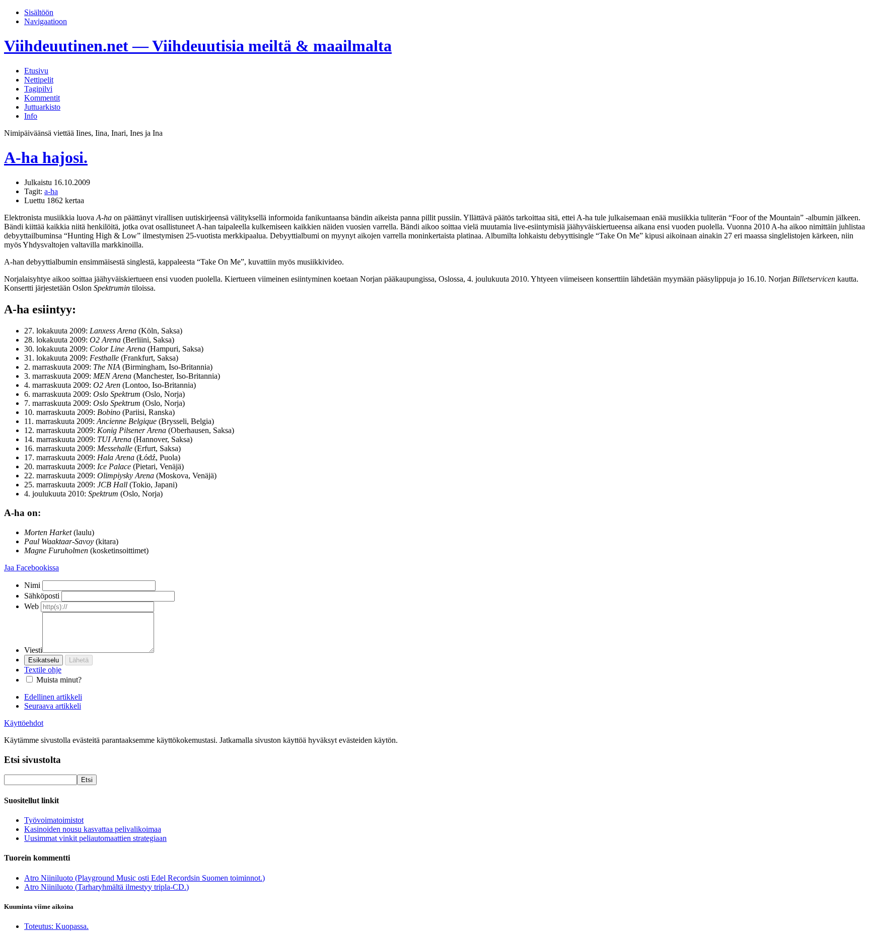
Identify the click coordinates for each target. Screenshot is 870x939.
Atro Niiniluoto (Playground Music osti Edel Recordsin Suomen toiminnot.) (144, 878)
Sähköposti (41, 595)
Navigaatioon (45, 21)
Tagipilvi (38, 88)
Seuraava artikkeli (52, 706)
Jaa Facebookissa (31, 567)
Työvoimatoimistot (54, 820)
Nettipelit (38, 79)
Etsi (87, 780)
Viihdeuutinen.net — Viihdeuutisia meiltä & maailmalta (198, 46)
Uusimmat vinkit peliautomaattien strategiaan (95, 838)
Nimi (32, 585)
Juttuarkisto (42, 107)
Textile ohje (42, 669)
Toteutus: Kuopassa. (56, 926)
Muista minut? (59, 679)
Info (30, 116)
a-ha (51, 191)
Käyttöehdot (23, 723)
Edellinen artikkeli (53, 697)
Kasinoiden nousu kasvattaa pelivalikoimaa (92, 829)
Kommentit (42, 98)
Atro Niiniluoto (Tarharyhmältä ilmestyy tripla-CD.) (106, 887)
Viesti (33, 650)
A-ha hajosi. (46, 157)
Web (31, 606)
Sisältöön (38, 12)
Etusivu (36, 70)
